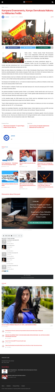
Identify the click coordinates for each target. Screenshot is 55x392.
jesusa (7, 16)
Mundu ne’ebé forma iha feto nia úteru (16, 375)
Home (3, 7)
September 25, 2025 (23, 188)
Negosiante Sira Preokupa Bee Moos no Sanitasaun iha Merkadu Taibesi (46, 164)
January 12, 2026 (5, 166)
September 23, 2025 (41, 188)
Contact (23, 385)
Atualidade (23, 160)
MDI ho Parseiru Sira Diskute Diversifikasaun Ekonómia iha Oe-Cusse (28, 185)
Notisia (6, 7)
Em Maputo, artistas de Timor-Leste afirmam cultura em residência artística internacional (45, 185)
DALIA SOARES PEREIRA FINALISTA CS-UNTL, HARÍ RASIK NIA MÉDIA (19, 324)
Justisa (5, 181)
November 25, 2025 (6, 187)
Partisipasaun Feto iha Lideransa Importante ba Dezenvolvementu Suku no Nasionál (24, 330)
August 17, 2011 (14, 16)
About (3, 385)
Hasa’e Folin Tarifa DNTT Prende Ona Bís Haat (15, 341)
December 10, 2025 (23, 166)
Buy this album (10, 243)
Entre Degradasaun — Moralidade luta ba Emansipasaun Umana (22, 369)
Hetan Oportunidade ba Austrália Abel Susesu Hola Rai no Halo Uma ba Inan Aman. (23, 345)
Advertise (9, 385)
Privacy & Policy (16, 385)
